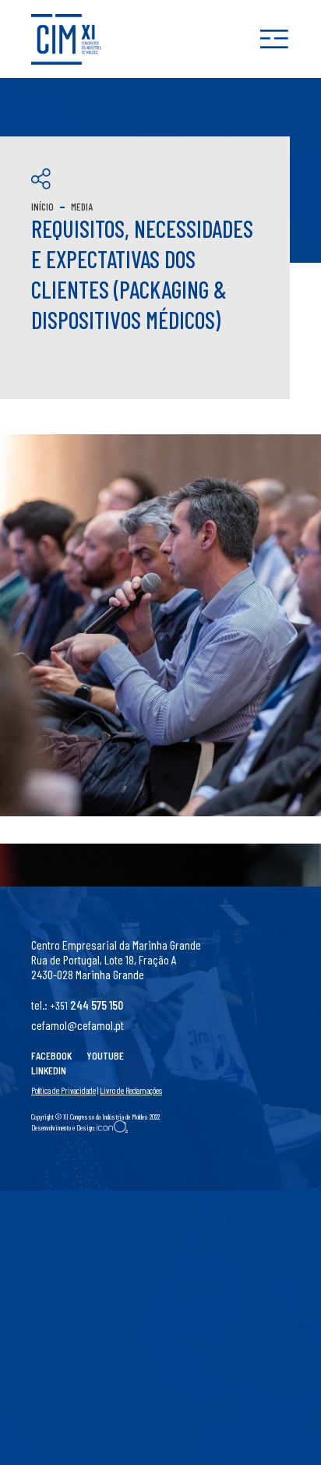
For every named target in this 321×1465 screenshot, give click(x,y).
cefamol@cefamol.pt (77, 1024)
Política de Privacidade (63, 1090)
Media (82, 206)
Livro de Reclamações (131, 1090)
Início (42, 206)
